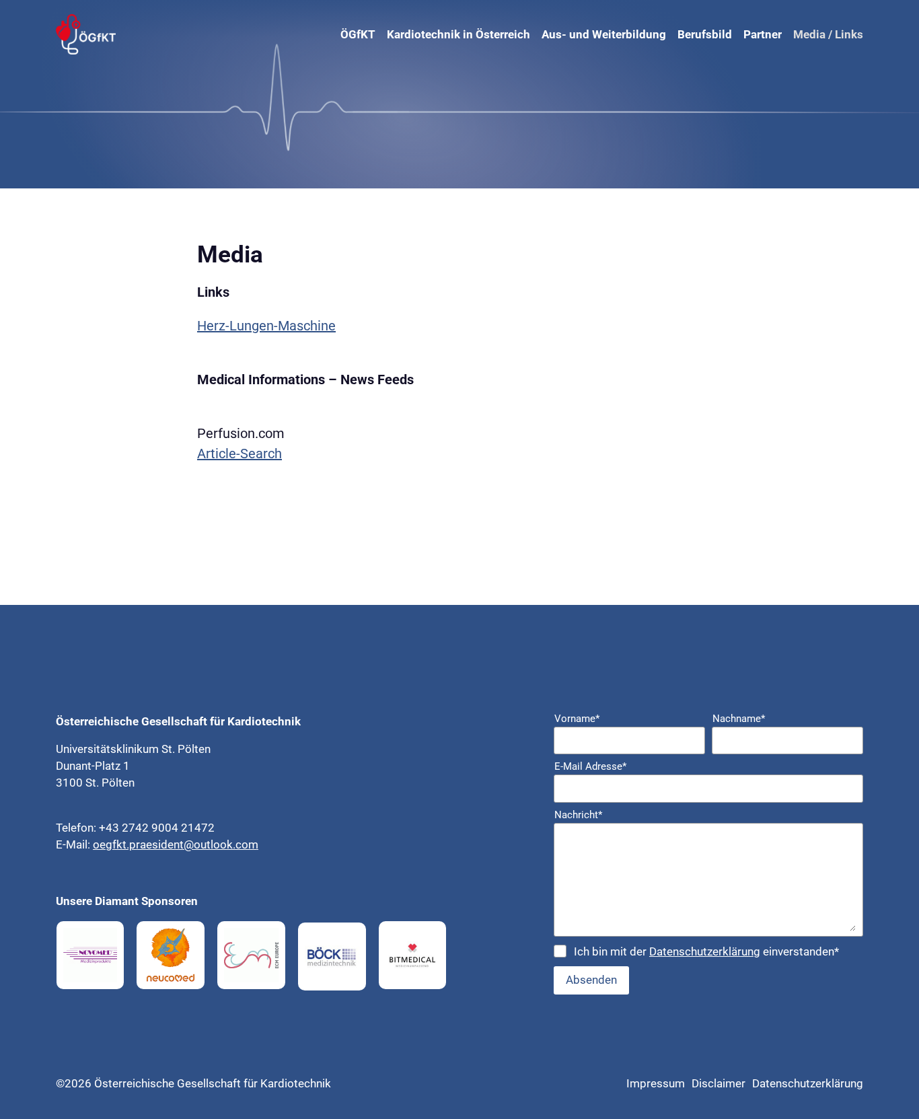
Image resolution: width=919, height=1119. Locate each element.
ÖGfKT (357, 34)
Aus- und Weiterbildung (604, 34)
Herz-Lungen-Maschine (266, 326)
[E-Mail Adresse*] (708, 788)
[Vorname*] (629, 741)
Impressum (655, 1083)
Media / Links (828, 34)
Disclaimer (718, 1083)
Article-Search (239, 453)
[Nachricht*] (708, 880)
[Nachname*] (787, 741)
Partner (762, 34)
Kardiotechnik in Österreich (458, 34)
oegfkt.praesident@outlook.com (175, 844)
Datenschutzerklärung (704, 951)
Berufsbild (704, 34)
